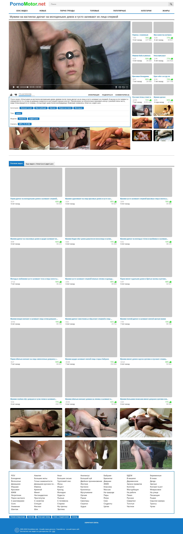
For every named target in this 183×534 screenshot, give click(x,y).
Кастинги (84, 487)
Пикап (129, 495)
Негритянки (16, 495)
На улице (154, 492)
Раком (83, 498)
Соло (13, 504)
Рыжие (153, 498)
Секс (106, 501)
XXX (53, 531)
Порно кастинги (65, 108)
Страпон (84, 504)
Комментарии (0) (122, 95)
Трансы (153, 504)
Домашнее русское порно (45, 484)
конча (18, 113)
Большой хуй (86, 478)
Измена (37, 487)
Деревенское (132, 481)
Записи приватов (134, 484)
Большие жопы (40, 478)
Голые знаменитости (43, 481)
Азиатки (37, 475)
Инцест (60, 487)
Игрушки (14, 487)
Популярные (119, 11)
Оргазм (52, 108)
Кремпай (38, 489)
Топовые (94, 11)
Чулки (152, 506)
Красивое (15, 489)
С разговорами (17, 501)
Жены (60, 484)
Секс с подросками (61, 517)
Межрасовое (155, 489)
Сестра (31, 517)
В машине (131, 478)
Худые (83, 506)
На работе (131, 492)
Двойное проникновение (91, 481)
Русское (130, 498)
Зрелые (153, 484)
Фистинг (37, 506)
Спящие (37, 504)
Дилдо (153, 481)
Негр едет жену (44, 517)
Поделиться (107, 95)
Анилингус (85, 475)
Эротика (61, 509)
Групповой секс (64, 481)
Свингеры (85, 501)
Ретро (106, 498)
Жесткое (84, 484)
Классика (108, 487)
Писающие (155, 495)
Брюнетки (108, 478)
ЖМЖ (106, 484)
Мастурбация (41, 108)
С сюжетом (39, 501)
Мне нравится (11, 95)
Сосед (74, 517)
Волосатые (16, 481)
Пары (106, 495)
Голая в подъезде (18, 517)
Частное (130, 506)
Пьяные (60, 498)
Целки (106, 506)
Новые (43, 11)
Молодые (78, 108)
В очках (153, 478)
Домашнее (15, 484)
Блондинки (16, 478)
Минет (37, 492)
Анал (59, 475)
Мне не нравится (15, 95)
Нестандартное (41, 495)
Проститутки (39, 498)
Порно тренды (67, 11)
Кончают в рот (26, 108)
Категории (146, 11)
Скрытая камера (157, 501)
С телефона (62, 501)
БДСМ (129, 475)
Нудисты (61, 495)
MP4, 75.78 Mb (24, 124)
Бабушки (107, 475)
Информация (93, 95)
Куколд (60, 489)
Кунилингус (85, 489)
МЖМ (13, 492)
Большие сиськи (64, 478)
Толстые (130, 504)
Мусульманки (86, 492)
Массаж (107, 489)
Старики (61, 504)
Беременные (155, 475)
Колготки (131, 487)
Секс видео (22, 11)
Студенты (108, 504)
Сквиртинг (131, 501)
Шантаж (14, 509)
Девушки (107, 481)
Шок (36, 509)
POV (13, 475)
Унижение (15, 506)
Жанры (166, 11)
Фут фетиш (62, 506)
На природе (109, 492)
